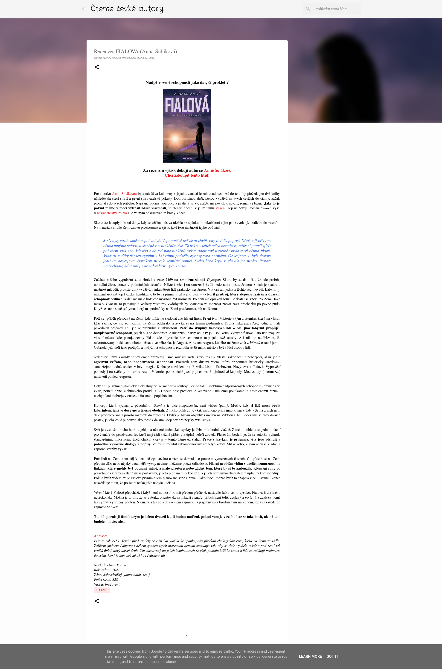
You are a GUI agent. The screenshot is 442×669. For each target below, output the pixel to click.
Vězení (220, 207)
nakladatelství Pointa (112, 212)
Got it (332, 656)
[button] (96, 67)
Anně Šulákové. (217, 170)
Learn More (310, 656)
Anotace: (100, 535)
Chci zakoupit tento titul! (187, 175)
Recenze (102, 590)
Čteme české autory (126, 9)
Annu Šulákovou (124, 193)
